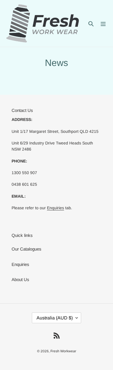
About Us (20, 279)
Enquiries (55, 207)
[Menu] (103, 23)
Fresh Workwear (63, 351)
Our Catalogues (26, 248)
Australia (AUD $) (55, 317)
